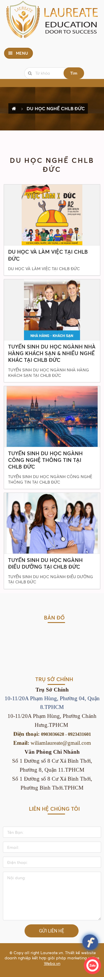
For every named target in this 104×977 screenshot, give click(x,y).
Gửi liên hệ (51, 931)
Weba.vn (52, 963)
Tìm (73, 73)
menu (21, 53)
